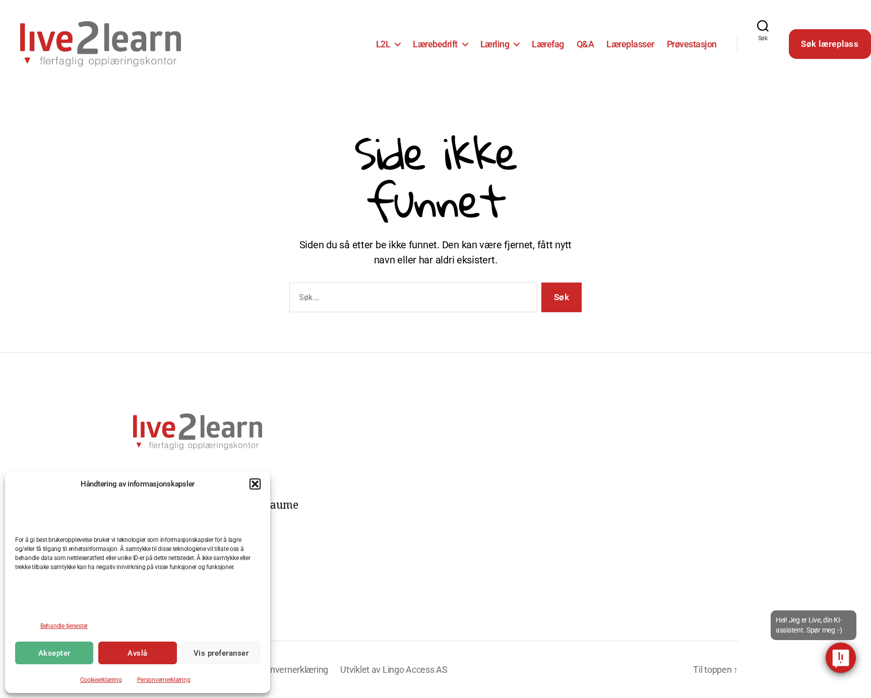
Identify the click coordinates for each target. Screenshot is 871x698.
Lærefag (548, 44)
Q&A (585, 44)
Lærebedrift (435, 44)
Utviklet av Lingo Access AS (394, 669)
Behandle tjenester (64, 626)
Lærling (495, 44)
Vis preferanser (221, 653)
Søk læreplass (829, 44)
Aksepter (54, 653)
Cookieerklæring (101, 679)
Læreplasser (630, 44)
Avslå (138, 653)
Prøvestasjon (692, 44)
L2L (383, 44)
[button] (255, 484)
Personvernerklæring (164, 679)
